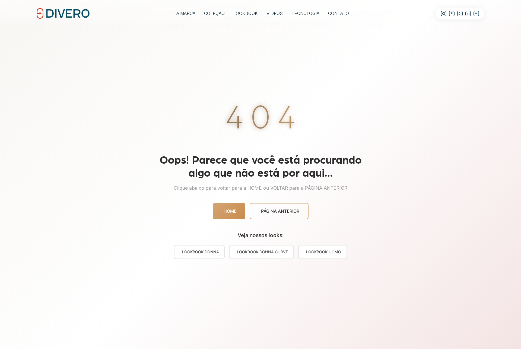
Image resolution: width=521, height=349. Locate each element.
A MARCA (185, 13)
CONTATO (338, 13)
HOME (230, 211)
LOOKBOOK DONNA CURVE (262, 252)
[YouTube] (460, 13)
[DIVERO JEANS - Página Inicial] (63, 13)
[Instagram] (443, 13)
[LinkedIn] (468, 13)
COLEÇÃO (214, 13)
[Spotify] (476, 13)
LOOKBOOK (245, 13)
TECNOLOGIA (305, 13)
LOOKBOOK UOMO (323, 252)
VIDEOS (274, 13)
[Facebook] (452, 13)
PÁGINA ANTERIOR (280, 211)
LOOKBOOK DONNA (200, 252)
